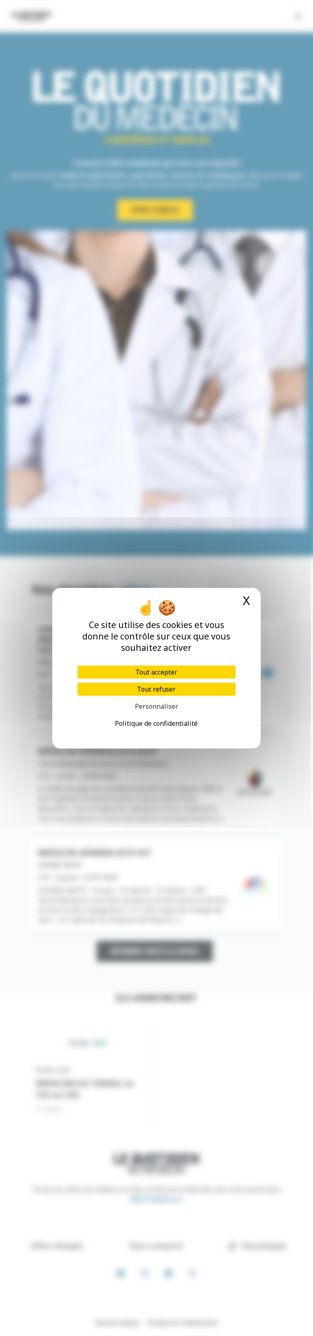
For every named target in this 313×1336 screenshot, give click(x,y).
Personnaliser (156, 706)
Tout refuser (156, 689)
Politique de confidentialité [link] (156, 723)
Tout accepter (156, 672)
